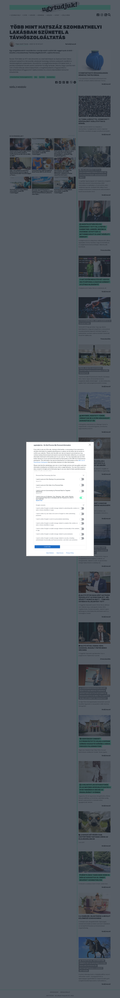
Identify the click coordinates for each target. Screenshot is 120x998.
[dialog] (60, 499)
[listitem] (60, 475)
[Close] (90, 445)
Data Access (60, 553)
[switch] (82, 479)
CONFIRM (47, 546)
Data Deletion (50, 553)
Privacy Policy (70, 553)
